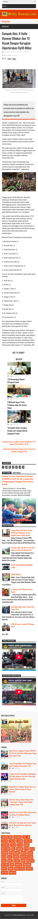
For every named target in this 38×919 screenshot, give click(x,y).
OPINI (12, 865)
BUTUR (32, 849)
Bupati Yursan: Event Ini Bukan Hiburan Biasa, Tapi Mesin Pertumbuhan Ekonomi (23, 813)
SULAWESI (29, 869)
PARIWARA (18, 865)
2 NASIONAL (18, 52)
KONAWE (15, 857)
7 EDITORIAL (5, 845)
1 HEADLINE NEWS (9, 52)
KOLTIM (4, 857)
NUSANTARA (30, 861)
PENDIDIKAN (27, 865)
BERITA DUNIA (6, 849)
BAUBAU (26, 845)
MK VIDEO (17, 861)
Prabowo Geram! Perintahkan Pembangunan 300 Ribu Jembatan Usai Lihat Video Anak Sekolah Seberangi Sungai (22, 776)
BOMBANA (19, 849)
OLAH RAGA (5, 865)
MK (33, 915)
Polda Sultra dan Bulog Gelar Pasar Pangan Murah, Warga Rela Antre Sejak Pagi (22, 824)
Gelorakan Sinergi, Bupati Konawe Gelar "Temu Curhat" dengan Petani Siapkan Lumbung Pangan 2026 (21, 802)
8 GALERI (13, 845)
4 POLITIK (12, 841)
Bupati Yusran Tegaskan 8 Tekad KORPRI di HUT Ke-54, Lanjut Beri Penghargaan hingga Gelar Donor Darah (23, 753)
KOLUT (10, 857)
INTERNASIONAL (14, 853)
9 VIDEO (20, 845)
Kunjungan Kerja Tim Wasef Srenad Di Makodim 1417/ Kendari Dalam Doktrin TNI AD (19, 442)
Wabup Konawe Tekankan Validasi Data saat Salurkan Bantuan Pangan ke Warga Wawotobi (22, 789)
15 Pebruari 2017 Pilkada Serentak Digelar (22, 590)
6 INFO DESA (28, 841)
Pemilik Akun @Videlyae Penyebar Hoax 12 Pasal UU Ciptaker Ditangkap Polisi (19, 450)
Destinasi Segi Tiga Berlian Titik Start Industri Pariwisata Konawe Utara (23, 548)
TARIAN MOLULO (16, 574)
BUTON (26, 849)
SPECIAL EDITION (19, 869)
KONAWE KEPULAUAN (26, 857)
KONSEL (4, 861)
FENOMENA (5, 853)
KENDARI (23, 853)
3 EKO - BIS (26, 837)
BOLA (13, 849)
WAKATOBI (12, 873)
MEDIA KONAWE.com (19, 915)
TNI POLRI (5, 873)
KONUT (10, 861)
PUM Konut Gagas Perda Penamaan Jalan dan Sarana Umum (17, 405)
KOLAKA (30, 853)
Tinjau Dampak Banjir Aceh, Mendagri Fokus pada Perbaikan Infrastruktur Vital (22, 764)
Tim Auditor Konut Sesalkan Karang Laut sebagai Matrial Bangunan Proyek (17, 430)
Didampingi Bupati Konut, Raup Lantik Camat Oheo (22, 608)
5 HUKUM (26, 52)
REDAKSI (4, 869)
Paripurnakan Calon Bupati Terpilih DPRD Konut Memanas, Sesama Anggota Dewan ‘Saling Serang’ (21, 532)
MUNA (23, 861)
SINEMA (10, 869)
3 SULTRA (4, 841)
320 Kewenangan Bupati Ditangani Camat (16, 381)
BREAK (5, 26)
